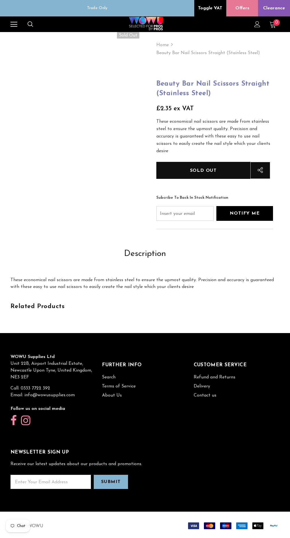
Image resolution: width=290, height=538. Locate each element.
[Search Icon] (30, 24)
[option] (97, 8)
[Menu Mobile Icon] (13, 24)
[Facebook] (13, 420)
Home (162, 45)
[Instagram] (25, 420)
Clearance (274, 8)
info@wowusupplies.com (49, 395)
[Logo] (146, 24)
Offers (242, 8)
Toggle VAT (210, 8)
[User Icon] (257, 24)
